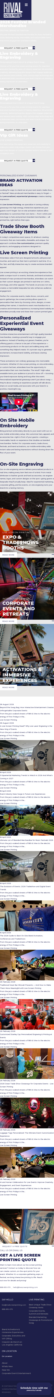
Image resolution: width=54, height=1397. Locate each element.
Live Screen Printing (24, 252)
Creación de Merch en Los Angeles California (12, 1343)
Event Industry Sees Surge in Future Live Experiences (22, 794)
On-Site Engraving (21, 464)
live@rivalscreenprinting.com (14, 1305)
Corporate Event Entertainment (16, 1373)
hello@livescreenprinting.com (25, 1287)
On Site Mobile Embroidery (17, 422)
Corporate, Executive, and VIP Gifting (13, 1337)
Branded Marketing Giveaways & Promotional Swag (40, 1320)
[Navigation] (26, 5)
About (4, 1363)
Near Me (6, 1370)
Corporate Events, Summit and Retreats (38, 1312)
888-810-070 (5, 1287)
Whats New (7, 1366)
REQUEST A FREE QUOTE (15, 1246)
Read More (9, 555)
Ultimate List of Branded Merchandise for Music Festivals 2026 (26, 840)
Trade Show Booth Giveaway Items (22, 228)
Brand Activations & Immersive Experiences (12, 1330)
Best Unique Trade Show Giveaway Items (40, 1306)
